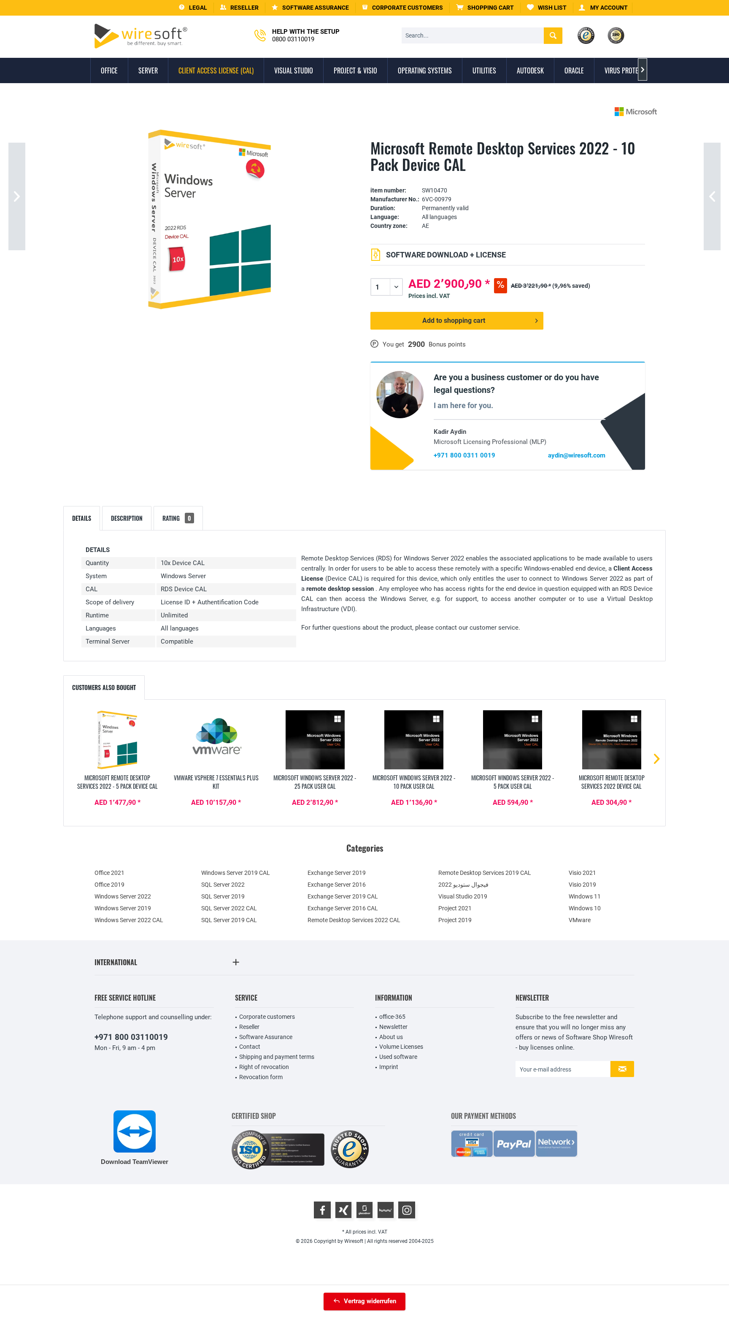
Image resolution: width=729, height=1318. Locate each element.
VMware (580, 920)
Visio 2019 (582, 884)
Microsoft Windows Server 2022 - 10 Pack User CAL (414, 782)
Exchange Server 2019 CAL (343, 896)
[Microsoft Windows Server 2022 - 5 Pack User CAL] (513, 739)
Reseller (249, 1026)
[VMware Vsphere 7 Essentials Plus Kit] (216, 739)
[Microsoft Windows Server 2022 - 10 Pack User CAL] (414, 739)
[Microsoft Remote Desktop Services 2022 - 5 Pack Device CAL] (117, 739)
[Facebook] (322, 1210)
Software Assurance (265, 1037)
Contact (249, 1046)
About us (391, 1037)
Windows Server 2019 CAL (235, 872)
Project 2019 (455, 920)
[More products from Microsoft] (636, 111)
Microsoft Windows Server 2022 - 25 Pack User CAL (314, 782)
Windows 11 (585, 896)
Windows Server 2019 (122, 908)
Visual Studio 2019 (462, 896)
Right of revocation (264, 1067)
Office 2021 (109, 872)
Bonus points (447, 344)
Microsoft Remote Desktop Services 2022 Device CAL (612, 782)
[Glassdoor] (364, 1210)
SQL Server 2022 (223, 884)
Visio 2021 (582, 872)
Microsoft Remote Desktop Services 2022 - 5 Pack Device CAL (117, 782)
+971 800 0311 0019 (464, 455)
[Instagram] (406, 1210)
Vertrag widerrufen (370, 1301)
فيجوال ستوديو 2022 (463, 884)
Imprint (388, 1067)
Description (127, 518)
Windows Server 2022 (122, 896)
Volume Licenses (401, 1046)
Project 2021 (455, 908)
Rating (176, 518)
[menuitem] (485, 8)
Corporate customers (267, 1016)
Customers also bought (104, 687)
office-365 (392, 1016)
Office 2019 (109, 884)
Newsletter (393, 1026)
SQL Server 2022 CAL (229, 908)
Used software (398, 1056)
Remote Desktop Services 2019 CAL (484, 872)
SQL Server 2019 (223, 896)
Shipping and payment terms (276, 1056)
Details (81, 518)
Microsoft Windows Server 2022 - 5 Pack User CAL (512, 782)
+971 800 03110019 (131, 1037)
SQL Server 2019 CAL (229, 920)
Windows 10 (585, 908)
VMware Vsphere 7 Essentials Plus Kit (216, 782)
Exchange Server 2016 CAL (343, 908)
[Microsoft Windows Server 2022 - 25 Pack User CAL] (315, 739)
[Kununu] (385, 1210)
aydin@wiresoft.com (576, 455)
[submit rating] (507, 177)
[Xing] (343, 1210)
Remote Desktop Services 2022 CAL (354, 920)
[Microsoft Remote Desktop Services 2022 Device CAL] (612, 739)
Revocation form (261, 1077)
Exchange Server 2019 (337, 872)
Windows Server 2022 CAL (128, 920)
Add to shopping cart (453, 321)
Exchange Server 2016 (337, 884)
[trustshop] (350, 1149)
